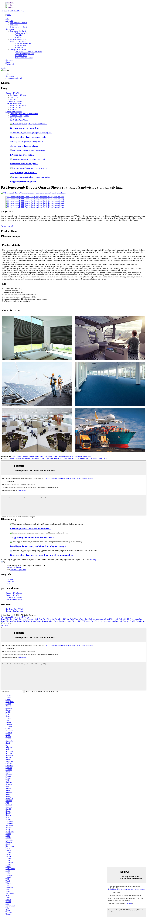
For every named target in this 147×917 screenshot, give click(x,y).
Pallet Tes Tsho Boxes (18, 41)
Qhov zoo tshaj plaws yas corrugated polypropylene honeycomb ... (41, 555)
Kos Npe (18, 37)
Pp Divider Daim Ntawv (24, 58)
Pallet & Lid (19, 47)
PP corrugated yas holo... (22, 155)
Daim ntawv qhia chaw (9, 617)
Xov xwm (9, 60)
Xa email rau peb (7, 226)
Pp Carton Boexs (21, 56)
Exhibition (14, 25)
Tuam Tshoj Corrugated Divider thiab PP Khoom (72, 621)
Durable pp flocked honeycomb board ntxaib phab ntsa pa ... (39, 546)
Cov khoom (10, 29)
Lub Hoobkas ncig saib (18, 23)
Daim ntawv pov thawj (18, 27)
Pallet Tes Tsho (20, 45)
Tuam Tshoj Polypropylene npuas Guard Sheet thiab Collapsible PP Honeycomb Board (112, 619)
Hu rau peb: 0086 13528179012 (12, 11)
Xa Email (4, 625)
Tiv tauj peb (10, 64)
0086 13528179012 (15, 568)
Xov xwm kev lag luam (14, 611)
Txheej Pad (19, 35)
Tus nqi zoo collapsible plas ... (24, 146)
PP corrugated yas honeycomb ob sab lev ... (30, 528)
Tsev (7, 19)
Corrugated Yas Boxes (18, 50)
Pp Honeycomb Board (18, 39)
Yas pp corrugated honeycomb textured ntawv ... (33, 537)
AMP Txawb (24, 617)
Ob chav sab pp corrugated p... (25, 128)
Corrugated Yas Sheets (18, 31)
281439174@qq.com (18, 570)
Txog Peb (9, 21)
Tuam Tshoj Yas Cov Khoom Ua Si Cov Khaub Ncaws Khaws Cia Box (27, 621)
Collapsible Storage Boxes (24, 54)
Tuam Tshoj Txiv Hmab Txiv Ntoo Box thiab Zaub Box (21, 619)
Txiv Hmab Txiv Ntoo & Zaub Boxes (28, 52)
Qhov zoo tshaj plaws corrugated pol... (28, 137)
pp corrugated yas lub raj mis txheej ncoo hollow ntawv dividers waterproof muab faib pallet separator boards (51, 456)
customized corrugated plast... (24, 163)
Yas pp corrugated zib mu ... (23, 172)
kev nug (93, 560)
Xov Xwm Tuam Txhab (14, 609)
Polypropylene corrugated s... (24, 181)
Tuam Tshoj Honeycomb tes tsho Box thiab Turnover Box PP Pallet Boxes (118, 621)
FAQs (8, 62)
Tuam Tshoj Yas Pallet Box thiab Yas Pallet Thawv (61, 619)
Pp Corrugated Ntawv (23, 33)
